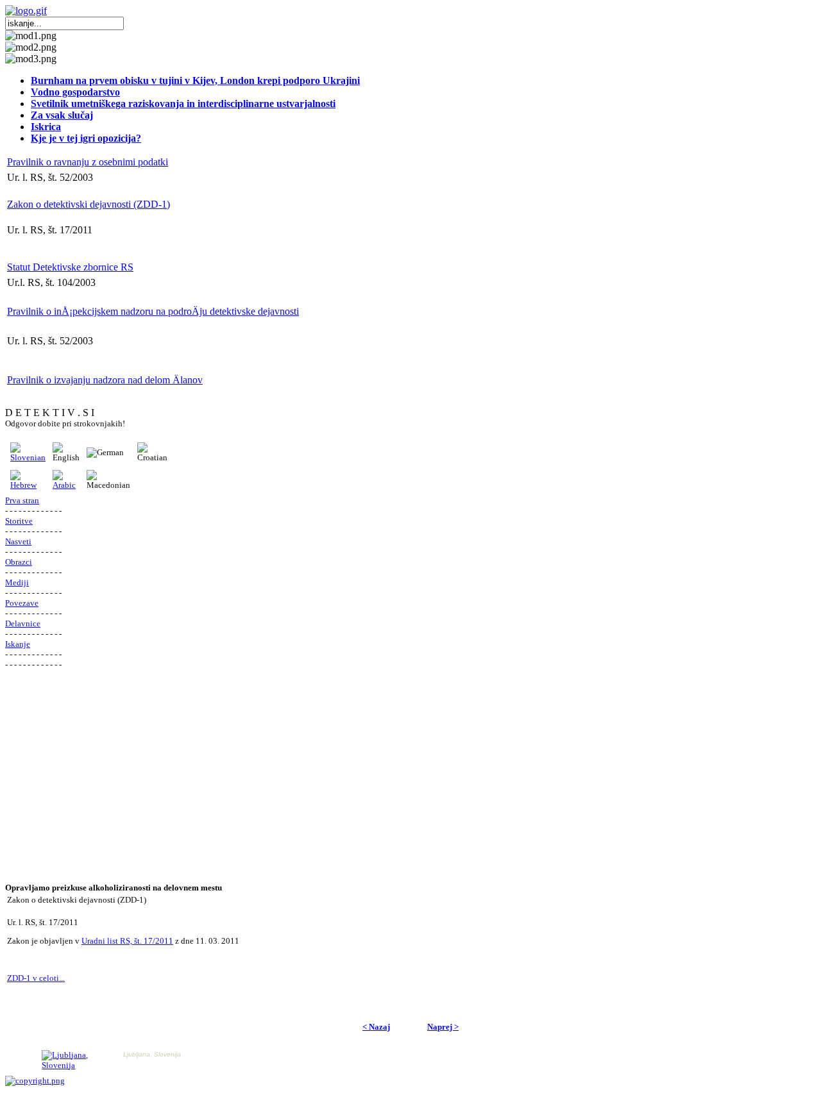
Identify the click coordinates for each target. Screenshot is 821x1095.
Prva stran (22, 500)
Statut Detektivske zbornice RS (70, 267)
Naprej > (443, 1027)
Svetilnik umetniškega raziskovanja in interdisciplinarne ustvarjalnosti (183, 103)
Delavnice (22, 623)
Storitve (19, 521)
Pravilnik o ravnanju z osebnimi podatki (87, 161)
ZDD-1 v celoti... (36, 978)
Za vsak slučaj (62, 115)
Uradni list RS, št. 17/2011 (127, 941)
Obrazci (18, 562)
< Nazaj (376, 1027)
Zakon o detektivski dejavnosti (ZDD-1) (88, 204)
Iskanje (17, 644)
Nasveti (18, 541)
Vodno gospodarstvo (75, 92)
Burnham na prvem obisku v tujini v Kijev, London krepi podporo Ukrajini (195, 80)
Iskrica (46, 126)
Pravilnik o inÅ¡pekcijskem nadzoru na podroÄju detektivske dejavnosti (153, 311)
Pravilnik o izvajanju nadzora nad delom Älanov (105, 379)
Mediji (17, 582)
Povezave (21, 603)
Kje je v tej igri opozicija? (86, 138)
